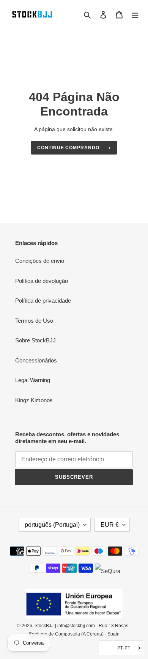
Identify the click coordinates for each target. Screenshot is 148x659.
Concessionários (36, 360)
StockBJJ (44, 625)
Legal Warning (32, 380)
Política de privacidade (43, 300)
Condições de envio (39, 261)
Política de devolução (41, 281)
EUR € (110, 525)
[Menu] (135, 14)
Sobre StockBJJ (35, 340)
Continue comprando (68, 147)
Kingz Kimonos (34, 400)
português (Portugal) (52, 525)
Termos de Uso (34, 320)
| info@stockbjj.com (75, 625)
